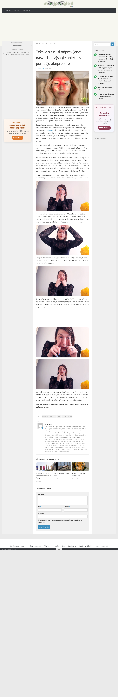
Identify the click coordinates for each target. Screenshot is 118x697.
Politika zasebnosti (35, 546)
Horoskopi (26, 10)
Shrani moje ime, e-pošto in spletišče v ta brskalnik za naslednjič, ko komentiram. (60, 521)
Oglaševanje (72, 546)
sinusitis (64, 416)
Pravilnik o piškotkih (85, 546)
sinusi (59, 416)
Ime (39, 506)
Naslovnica (8, 10)
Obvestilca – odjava (58, 546)
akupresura (45, 416)
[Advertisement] (59, 27)
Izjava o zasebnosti (102, 546)
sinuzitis (70, 416)
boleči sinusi (53, 416)
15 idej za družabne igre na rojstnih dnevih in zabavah (106, 96)
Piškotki (46, 546)
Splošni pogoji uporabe (17, 546)
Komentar (41, 494)
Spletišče (41, 513)
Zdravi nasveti (55, 43)
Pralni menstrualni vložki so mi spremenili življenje (43, 475)
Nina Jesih (41, 68)
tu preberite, (48, 130)
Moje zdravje (41, 43)
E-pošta (67, 506)
